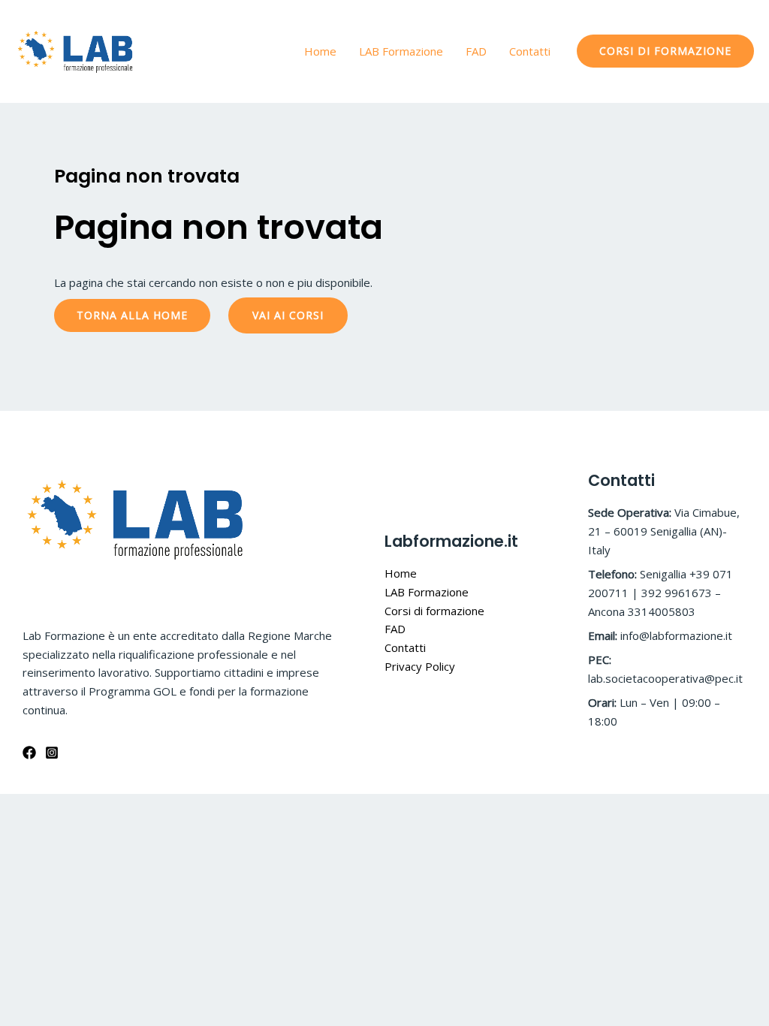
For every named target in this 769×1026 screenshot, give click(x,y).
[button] (665, 51)
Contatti (529, 51)
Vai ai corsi (288, 315)
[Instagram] (52, 752)
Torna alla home (132, 315)
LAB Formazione (401, 51)
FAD (476, 51)
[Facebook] (29, 752)
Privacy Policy (419, 666)
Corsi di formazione (434, 610)
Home (320, 51)
